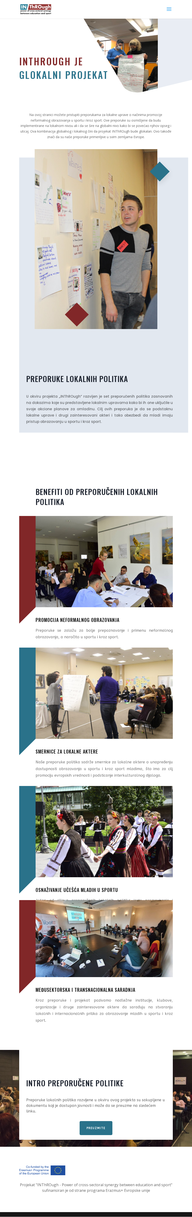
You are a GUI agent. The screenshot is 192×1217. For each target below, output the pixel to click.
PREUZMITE (96, 1128)
